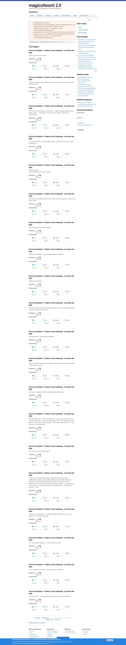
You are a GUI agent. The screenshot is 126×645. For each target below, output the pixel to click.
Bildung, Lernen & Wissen (85, 102)
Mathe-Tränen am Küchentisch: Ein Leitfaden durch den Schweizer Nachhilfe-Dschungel (87, 41)
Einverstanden (102, 640)
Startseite (32, 41)
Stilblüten (48, 15)
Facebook (85, 632)
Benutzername (81, 112)
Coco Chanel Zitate (83, 95)
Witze (75, 15)
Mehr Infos (51, 643)
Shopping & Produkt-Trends (85, 106)
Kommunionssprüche (83, 79)
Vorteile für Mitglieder (52, 631)
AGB (31, 632)
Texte (80, 27)
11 (69, 617)
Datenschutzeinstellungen (63, 637)
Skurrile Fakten (66, 15)
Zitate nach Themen (44, 41)
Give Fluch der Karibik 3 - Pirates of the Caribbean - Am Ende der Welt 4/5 (38, 59)
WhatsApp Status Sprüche (85, 77)
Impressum (32, 637)
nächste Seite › (49, 619)
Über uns (32, 631)
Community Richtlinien (53, 632)
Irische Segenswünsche (84, 81)
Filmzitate (39, 15)
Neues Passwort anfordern (85, 125)
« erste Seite (37, 617)
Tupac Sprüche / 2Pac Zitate (85, 86)
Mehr (96, 70)
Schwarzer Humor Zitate (84, 84)
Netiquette (50, 634)
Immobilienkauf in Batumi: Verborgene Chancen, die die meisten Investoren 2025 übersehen (87, 66)
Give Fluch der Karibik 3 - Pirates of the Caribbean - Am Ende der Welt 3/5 (37, 59)
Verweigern (109, 640)
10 (67, 617)
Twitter (84, 634)
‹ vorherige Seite (45, 617)
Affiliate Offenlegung (70, 631)
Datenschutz (33, 634)
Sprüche (56, 15)
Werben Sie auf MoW (70, 632)
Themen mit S (54, 41)
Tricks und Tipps (83, 30)
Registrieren (81, 123)
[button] (36, 66)
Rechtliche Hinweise (34, 636)
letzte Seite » (58, 619)
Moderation (50, 636)
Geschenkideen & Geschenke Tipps (87, 104)
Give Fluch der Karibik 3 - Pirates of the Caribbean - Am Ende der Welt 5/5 (40, 59)
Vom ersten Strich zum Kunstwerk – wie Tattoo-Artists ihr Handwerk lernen (87, 47)
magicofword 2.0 (45, 5)
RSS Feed (85, 631)
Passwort (79, 117)
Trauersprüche (82, 82)
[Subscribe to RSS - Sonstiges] (37, 622)
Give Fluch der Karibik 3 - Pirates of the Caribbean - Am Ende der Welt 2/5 (36, 59)
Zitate (32, 15)
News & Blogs (82, 32)
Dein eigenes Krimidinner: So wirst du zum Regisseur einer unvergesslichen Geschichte (87, 61)
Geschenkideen (84, 15)
